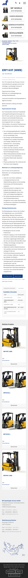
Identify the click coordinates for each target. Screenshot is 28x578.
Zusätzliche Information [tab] (9, 288)
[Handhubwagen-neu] (13, 18)
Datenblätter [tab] (21, 288)
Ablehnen (19, 571)
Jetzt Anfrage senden (7, 276)
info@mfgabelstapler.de (11, 514)
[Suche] (15, 3)
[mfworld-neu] (13, 10)
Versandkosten (8, 73)
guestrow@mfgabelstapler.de (13, 531)
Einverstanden (10, 571)
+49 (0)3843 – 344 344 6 (11, 527)
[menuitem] (25, 3)
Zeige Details (14, 405)
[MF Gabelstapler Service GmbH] (11, 3)
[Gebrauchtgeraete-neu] (13, 26)
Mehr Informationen (14, 575)
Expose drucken (18, 276)
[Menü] (24, 3)
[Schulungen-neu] (13, 34)
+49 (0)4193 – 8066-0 (11, 510)
